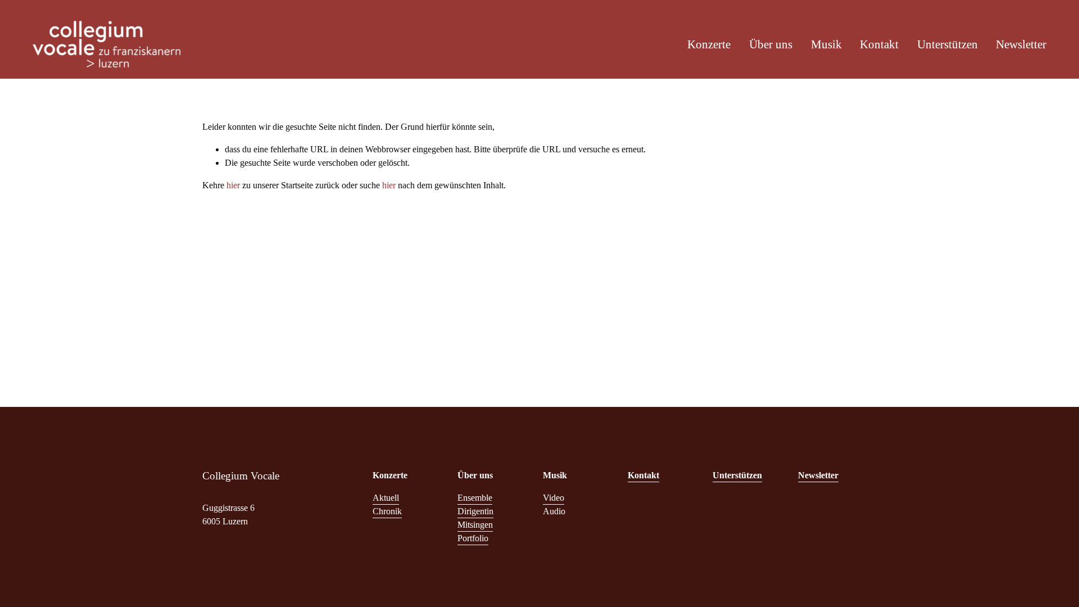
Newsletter (1021, 44)
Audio (554, 511)
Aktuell (386, 497)
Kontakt (879, 44)
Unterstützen (947, 44)
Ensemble (474, 497)
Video (553, 497)
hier (233, 185)
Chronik (387, 511)
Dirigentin (475, 511)
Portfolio (472, 538)
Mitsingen (475, 524)
